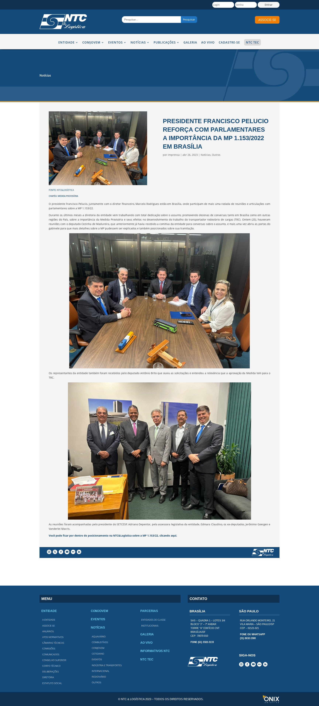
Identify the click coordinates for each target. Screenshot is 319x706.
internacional (100, 671)
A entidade (48, 619)
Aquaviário (99, 636)
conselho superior (54, 660)
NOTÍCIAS (138, 42)
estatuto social (52, 683)
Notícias (45, 75)
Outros (216, 155)
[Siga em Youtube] (67, 551)
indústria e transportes (107, 665)
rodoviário (99, 676)
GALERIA (190, 42)
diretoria (48, 677)
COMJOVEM (91, 42)
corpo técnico (51, 665)
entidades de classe (153, 619)
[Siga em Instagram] (49, 552)
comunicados (50, 654)
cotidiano (98, 653)
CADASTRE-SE (229, 42)
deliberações (50, 671)
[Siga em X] (55, 552)
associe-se (267, 20)
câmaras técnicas (53, 642)
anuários (48, 631)
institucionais (149, 625)
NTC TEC (252, 42)
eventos (97, 659)
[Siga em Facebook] (61, 552)
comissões (48, 648)
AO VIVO (208, 42)
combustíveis (100, 642)
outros (96, 682)
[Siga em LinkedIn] (79, 552)
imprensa (174, 155)
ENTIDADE (66, 42)
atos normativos (53, 637)
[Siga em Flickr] (73, 552)
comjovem (98, 648)
